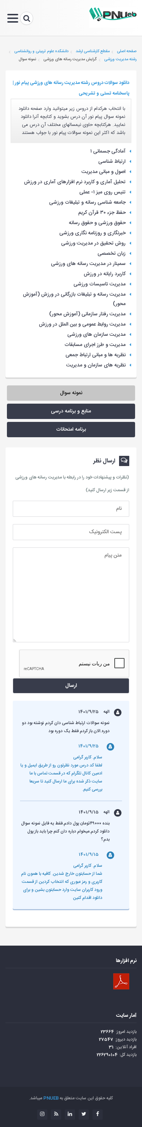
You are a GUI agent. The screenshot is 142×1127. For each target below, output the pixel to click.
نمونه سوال (71, 393)
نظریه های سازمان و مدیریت (96, 365)
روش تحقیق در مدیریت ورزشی (93, 243)
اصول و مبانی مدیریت (104, 172)
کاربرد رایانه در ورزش (105, 274)
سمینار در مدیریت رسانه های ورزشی (88, 263)
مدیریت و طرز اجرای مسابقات (95, 345)
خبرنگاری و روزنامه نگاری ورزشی (92, 233)
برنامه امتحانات (71, 429)
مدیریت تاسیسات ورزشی (100, 284)
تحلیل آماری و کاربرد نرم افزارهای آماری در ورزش (75, 182)
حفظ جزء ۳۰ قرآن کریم (102, 212)
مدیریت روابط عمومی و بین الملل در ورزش (82, 324)
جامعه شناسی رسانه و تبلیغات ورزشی (87, 202)
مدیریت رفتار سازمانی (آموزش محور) (87, 314)
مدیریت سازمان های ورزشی (96, 334)
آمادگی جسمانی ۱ (108, 151)
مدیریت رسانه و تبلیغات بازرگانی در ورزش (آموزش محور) (74, 299)
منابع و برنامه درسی (71, 411)
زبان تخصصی (112, 253)
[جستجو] (26, 18)
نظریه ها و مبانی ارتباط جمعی (96, 355)
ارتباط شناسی (112, 161)
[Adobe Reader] (121, 981)
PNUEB (51, 1098)
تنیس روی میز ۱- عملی (102, 192)
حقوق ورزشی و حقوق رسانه (97, 223)
